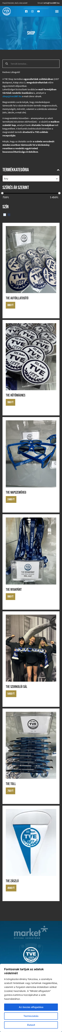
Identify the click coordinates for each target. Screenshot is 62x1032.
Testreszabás (31, 1016)
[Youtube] (38, 11)
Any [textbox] (6, 178)
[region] (31, 998)
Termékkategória (15, 170)
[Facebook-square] (26, 11)
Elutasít (31, 1024)
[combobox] (31, 178)
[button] (57, 11)
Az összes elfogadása (31, 1007)
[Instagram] (32, 11)
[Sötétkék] (9, 214)
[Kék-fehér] (4, 214)
